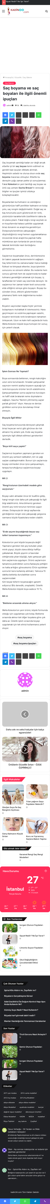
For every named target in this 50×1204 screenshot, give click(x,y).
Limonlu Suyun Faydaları (31, 948)
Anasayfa (9, 77)
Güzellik (18, 77)
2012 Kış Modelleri (27, 1098)
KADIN (22, 1117)
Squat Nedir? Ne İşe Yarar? (17, 1)
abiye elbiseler (9, 1102)
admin (9, 105)
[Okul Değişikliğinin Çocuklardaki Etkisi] (10, 963)
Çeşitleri (33, 1121)
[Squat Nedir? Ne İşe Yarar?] (10, 939)
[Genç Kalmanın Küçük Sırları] (13, 824)
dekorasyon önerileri (33, 1112)
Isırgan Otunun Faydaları (31, 925)
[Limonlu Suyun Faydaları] (10, 951)
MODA (31, 1117)
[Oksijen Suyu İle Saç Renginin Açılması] (13, 794)
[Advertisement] (25, 46)
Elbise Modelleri (10, 1117)
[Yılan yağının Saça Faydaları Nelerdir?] (37, 791)
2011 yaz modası (10, 1093)
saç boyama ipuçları (25, 643)
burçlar (41, 1107)
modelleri (41, 1117)
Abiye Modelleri (10, 1107)
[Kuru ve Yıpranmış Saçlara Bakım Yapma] (37, 825)
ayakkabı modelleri (27, 1107)
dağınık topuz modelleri (13, 1112)
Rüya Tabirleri (9, 1121)
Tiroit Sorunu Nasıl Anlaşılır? (33, 1034)
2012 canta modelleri (29, 1093)
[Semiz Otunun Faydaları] (9, 1051)
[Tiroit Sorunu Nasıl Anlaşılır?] (9, 1038)
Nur (9, 1169)
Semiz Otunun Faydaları (30, 1047)
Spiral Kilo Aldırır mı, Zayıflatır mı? (27, 1169)
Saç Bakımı (27, 77)
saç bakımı (22, 1121)
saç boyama (25, 637)
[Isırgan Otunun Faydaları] (10, 928)
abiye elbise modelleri (27, 1102)
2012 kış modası (10, 1098)
